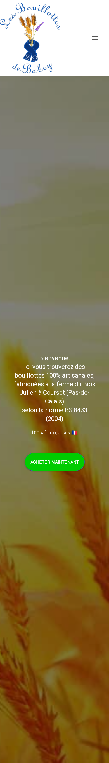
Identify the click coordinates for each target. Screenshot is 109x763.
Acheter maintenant (54, 462)
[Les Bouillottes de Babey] (32, 38)
